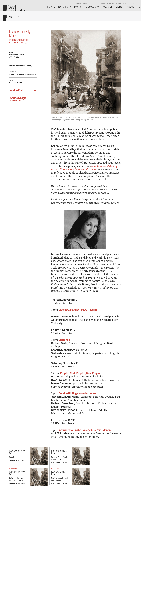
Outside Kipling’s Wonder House (77, 393)
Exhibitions (64, 6)
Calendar (101, 3)
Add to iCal (16, 90)
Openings (64, 340)
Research (107, 6)
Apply (78, 3)
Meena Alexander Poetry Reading (77, 310)
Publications (91, 6)
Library (120, 6)
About (130, 6)
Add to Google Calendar (18, 99)
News (85, 3)
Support (110, 3)
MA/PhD (50, 6)
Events (77, 6)
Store (118, 3)
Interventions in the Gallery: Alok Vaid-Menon (85, 430)
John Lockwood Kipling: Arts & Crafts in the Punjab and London (84, 167)
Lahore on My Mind (17, 452)
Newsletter (128, 3)
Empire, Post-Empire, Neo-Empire (80, 373)
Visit (92, 3)
